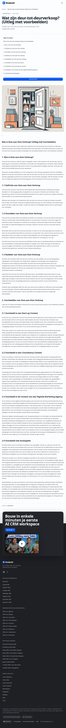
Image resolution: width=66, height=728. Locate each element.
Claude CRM (6, 584)
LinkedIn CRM (6, 590)
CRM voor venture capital (10, 626)
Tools (4, 700)
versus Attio (6, 680)
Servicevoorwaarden (28, 721)
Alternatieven (6, 689)
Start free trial (33, 79)
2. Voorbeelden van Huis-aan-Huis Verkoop (14, 59)
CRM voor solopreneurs (9, 632)
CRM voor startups (8, 614)
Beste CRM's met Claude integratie (12, 650)
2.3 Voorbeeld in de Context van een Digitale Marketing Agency (20, 70)
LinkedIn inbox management (11, 668)
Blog (4, 697)
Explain (4, 9)
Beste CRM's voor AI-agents (10, 659)
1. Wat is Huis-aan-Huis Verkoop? (12, 45)
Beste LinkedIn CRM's (8, 662)
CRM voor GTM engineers (10, 620)
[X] (7, 572)
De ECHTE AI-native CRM (9, 644)
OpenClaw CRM (7, 599)
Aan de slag (9, 530)
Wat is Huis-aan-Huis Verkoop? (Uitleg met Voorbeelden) (18, 41)
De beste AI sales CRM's (9, 647)
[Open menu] (62, 2)
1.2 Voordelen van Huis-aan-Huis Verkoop (14, 52)
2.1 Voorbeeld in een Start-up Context (13, 62)
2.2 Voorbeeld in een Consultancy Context (14, 66)
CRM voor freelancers (8, 629)
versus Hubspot (7, 686)
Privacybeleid (17, 721)
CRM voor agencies (8, 611)
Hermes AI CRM (7, 602)
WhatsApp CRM (7, 593)
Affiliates (5, 694)
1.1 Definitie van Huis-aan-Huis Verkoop (14, 48)
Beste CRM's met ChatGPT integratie (13, 653)
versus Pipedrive (7, 677)
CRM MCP (5, 581)
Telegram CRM (7, 596)
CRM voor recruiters (8, 623)
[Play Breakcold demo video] (22, 543)
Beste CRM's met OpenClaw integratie (13, 656)
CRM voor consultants (9, 617)
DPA (37, 721)
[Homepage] (8, 3)
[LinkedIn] (4, 572)
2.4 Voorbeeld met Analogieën (11, 73)
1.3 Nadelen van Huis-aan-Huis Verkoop (14, 55)
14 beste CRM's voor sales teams (12, 665)
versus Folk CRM (7, 683)
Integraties (6, 691)
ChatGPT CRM (6, 587)
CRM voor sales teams (9, 635)
